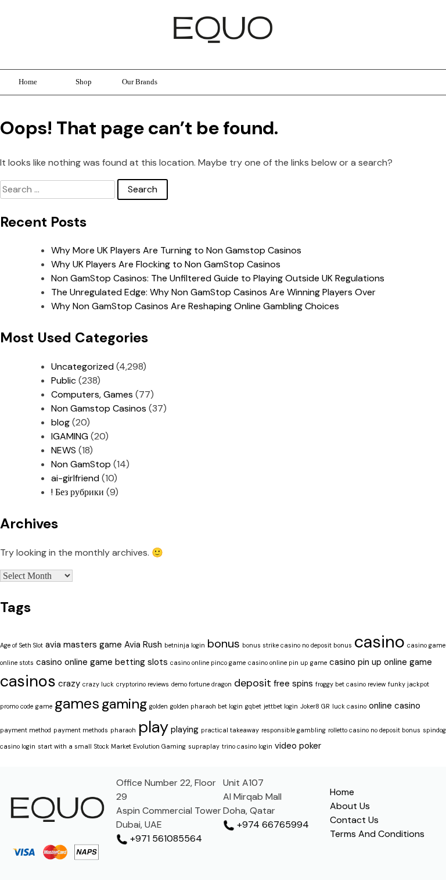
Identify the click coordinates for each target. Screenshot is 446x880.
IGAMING (69, 436)
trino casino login (247, 746)
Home (28, 82)
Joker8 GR (315, 706)
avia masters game (83, 644)
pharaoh (123, 730)
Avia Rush (143, 644)
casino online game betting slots (102, 662)
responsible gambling (293, 730)
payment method (25, 730)
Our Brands (139, 82)
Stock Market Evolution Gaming (140, 746)
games (77, 703)
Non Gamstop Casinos (98, 408)
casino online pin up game (287, 663)
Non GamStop (81, 464)
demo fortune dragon (201, 684)
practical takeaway (230, 730)
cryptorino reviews (142, 684)
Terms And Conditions (377, 834)
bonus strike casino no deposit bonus (297, 645)
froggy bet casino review (350, 684)
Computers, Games (92, 394)
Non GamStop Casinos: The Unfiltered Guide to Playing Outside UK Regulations (217, 278)
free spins (293, 683)
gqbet (253, 706)
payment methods (80, 730)
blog (60, 422)
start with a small (65, 746)
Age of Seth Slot (21, 645)
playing (185, 729)
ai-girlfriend (75, 478)
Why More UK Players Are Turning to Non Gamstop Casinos (176, 250)
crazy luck (98, 684)
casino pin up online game (380, 662)
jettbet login (281, 706)
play (153, 727)
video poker (298, 746)
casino (379, 642)
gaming (124, 704)
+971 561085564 (165, 838)
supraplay (204, 746)
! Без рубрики (77, 492)
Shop (83, 82)
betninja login (184, 645)
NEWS (63, 450)
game (43, 706)
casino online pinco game (208, 663)
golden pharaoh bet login (206, 706)
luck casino (349, 706)
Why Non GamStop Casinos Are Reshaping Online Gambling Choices (195, 306)
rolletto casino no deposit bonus (374, 730)
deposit (252, 683)
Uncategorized (82, 366)
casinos (28, 681)
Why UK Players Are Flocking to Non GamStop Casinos (165, 264)
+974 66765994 (272, 824)
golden (158, 706)
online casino (394, 705)
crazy (69, 683)
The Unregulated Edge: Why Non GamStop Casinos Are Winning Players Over (213, 292)
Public (63, 380)
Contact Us (354, 820)
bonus (223, 643)
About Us (350, 806)
